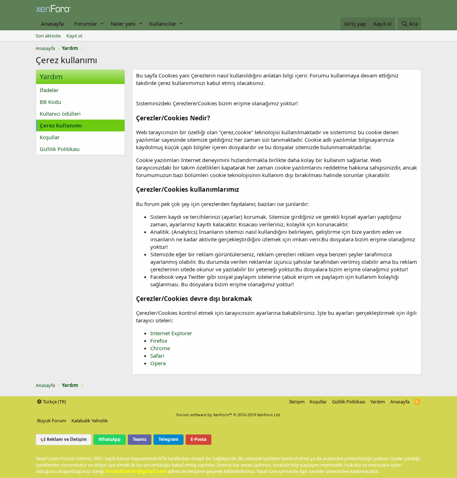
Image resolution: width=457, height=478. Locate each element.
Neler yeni (123, 23)
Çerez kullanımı (61, 125)
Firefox (158, 340)
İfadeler (49, 90)
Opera (158, 363)
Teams (139, 439)
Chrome (160, 348)
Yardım (377, 401)
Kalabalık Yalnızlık (89, 420)
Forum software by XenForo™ (228, 414)
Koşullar (50, 137)
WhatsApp (110, 439)
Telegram (169, 439)
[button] (102, 23)
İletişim (297, 401)
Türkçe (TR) (54, 401)
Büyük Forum (51, 420)
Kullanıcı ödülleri (60, 113)
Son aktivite (48, 35)
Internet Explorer (171, 333)
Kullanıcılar (162, 23)
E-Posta (198, 439)
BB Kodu (50, 101)
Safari (157, 355)
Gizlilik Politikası (60, 148)
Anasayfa (52, 23)
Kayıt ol (74, 35)
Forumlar (85, 23)
